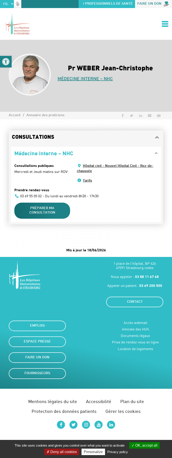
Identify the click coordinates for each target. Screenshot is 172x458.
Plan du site (132, 401)
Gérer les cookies (123, 411)
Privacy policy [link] (117, 452)
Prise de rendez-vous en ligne (135, 342)
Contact (135, 302)
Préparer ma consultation (42, 210)
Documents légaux (135, 336)
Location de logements (135, 349)
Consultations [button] (33, 137)
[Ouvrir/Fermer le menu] (165, 23)
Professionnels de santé (109, 4)
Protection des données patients (64, 411)
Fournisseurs (37, 373)
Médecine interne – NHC (85, 79)
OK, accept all (145, 445)
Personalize (93, 452)
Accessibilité (98, 401)
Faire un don (149, 4)
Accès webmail (135, 323)
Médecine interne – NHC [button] (43, 153)
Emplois (37, 326)
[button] (6, 61)
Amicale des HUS (135, 329)
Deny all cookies (63, 452)
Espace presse (37, 341)
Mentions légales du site (52, 401)
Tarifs (87, 181)
